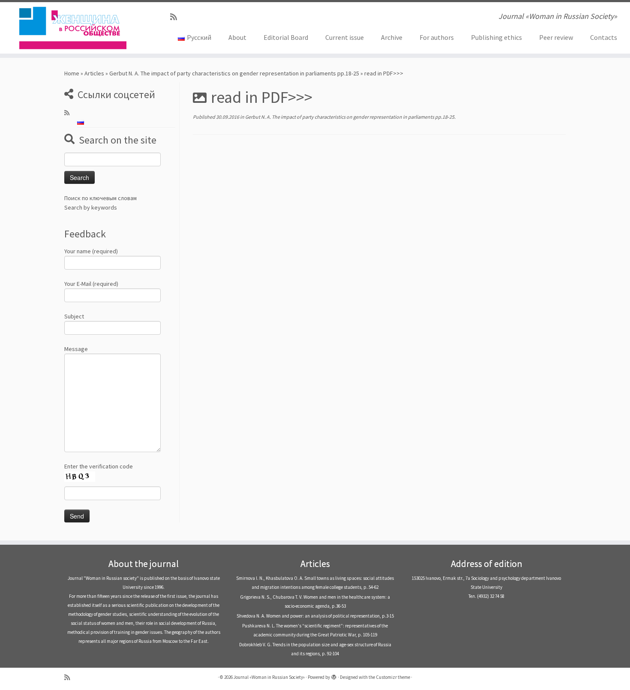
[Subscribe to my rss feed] (176, 17)
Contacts (603, 37)
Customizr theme (393, 677)
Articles (94, 73)
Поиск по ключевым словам (100, 198)
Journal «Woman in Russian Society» (269, 677)
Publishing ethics (496, 37)
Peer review (556, 37)
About (237, 37)
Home (71, 73)
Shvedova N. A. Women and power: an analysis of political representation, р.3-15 (315, 616)
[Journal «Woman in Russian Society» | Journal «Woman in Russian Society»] (72, 27)
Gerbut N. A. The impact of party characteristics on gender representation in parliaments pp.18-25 (234, 73)
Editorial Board (286, 37)
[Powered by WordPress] (334, 675)
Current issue (344, 37)
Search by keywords (90, 207)
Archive (391, 37)
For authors (437, 37)
